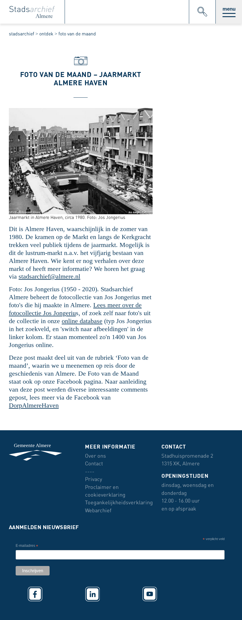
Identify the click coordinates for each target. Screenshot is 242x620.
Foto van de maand (77, 34)
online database (82, 321)
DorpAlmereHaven (34, 405)
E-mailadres (27, 546)
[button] (228, 12)
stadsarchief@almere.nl (49, 276)
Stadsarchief (21, 34)
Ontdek (46, 34)
